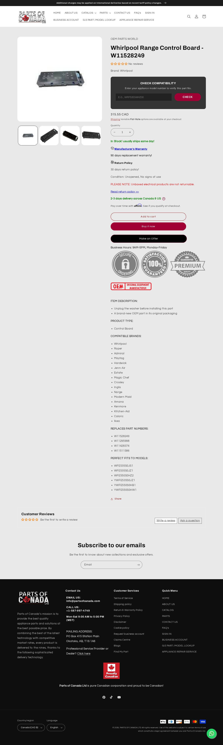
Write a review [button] (166, 520)
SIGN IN (166, 634)
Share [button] (118, 499)
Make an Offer (148, 238)
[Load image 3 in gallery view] (70, 135)
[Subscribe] (138, 565)
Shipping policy (122, 604)
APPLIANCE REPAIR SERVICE (179, 652)
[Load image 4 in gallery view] (91, 135)
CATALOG (168, 610)
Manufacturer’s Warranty (130, 149)
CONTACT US (170, 622)
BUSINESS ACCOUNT (175, 640)
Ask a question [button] (190, 520)
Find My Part (121, 652)
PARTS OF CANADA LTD (130, 728)
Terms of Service (123, 598)
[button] (89, 12)
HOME (165, 598)
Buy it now (148, 226)
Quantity (115, 125)
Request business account (129, 634)
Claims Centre (122, 640)
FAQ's (165, 628)
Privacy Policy (122, 616)
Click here (83, 653)
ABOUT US (168, 604)
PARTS (166, 616)
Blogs (117, 645)
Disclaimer (120, 622)
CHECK (188, 97)
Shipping (115, 119)
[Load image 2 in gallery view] (49, 135)
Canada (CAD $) (29, 727)
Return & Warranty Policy (128, 610)
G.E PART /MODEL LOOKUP (178, 645)
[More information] (163, 198)
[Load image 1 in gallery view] (28, 135)
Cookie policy (121, 628)
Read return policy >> (125, 191)
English (54, 727)
